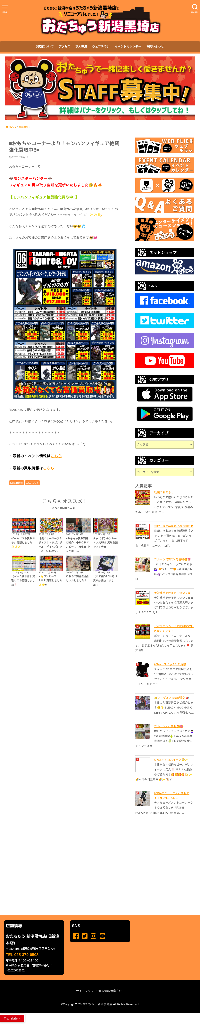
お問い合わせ (155, 46)
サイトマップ (85, 991)
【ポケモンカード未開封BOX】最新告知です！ (174, 629)
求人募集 (81, 46)
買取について (45, 46)
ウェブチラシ (101, 46)
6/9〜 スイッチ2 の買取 (170, 664)
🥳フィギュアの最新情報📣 (171, 697)
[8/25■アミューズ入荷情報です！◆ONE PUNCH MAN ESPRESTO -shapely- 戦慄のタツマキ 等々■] (143, 798)
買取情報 (18, 483)
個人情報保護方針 (110, 991)
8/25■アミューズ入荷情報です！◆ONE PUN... (171, 796)
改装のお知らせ (164, 492)
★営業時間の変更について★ (172, 592)
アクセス (64, 46)
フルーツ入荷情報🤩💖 (168, 726)
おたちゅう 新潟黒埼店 (97, 1004)
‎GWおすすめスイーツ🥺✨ (171, 759)
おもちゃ (34, 483)
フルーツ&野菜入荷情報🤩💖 (172, 559)
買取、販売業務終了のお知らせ (173, 526)
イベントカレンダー (128, 46)
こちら (56, 456)
